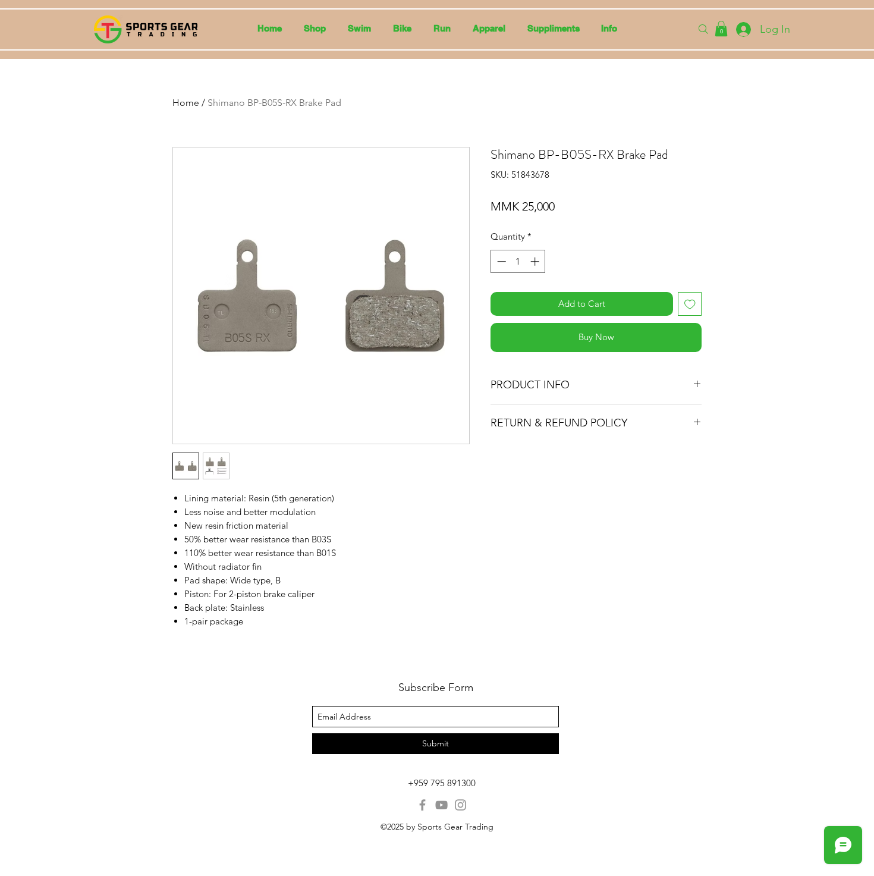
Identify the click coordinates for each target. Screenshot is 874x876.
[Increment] (536, 261)
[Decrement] (500, 261)
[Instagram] (460, 804)
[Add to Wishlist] (690, 304)
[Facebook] (422, 804)
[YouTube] (441, 804)
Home (185, 102)
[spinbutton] (518, 261)
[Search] (703, 29)
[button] (359, 28)
